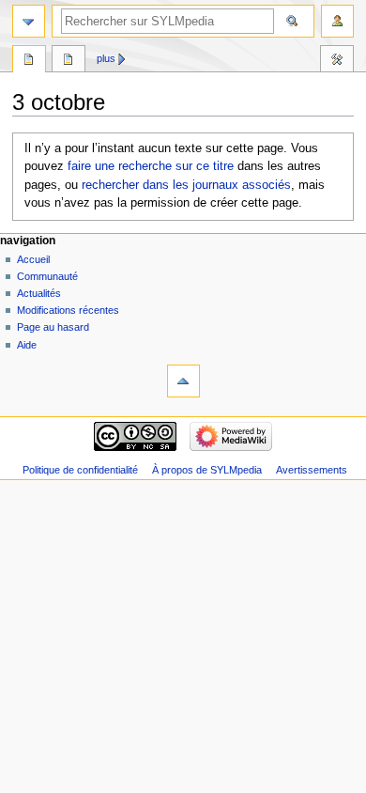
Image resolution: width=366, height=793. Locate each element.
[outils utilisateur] (337, 21)
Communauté (47, 276)
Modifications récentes (68, 310)
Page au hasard (53, 327)
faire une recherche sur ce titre (151, 166)
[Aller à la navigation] (28, 21)
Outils (337, 61)
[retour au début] (183, 381)
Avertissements (311, 469)
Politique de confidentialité (80, 469)
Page (29, 61)
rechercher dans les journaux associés (186, 185)
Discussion (68, 61)
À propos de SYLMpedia (207, 469)
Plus (106, 58)
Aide (27, 344)
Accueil (33, 259)
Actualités (39, 293)
